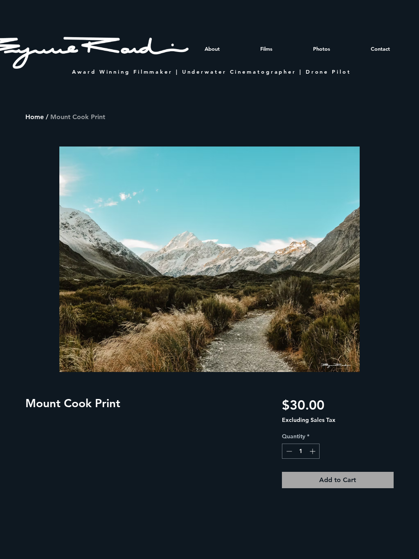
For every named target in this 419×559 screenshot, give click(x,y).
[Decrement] (288, 451)
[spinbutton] (300, 451)
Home (34, 117)
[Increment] (313, 451)
